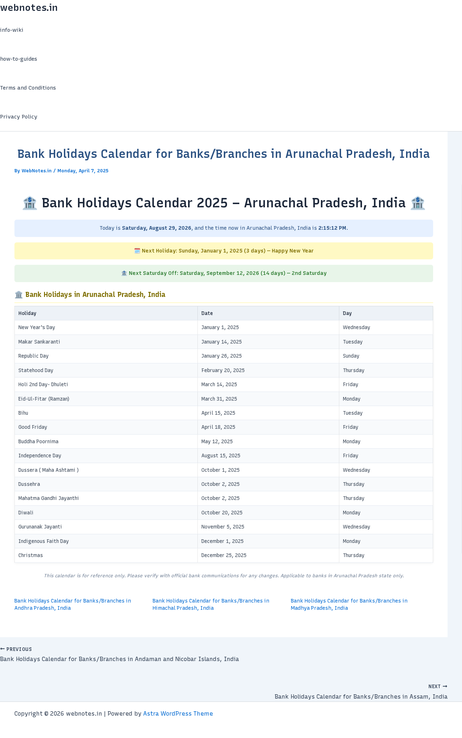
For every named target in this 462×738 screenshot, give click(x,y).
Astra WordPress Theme (178, 713)
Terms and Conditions (28, 88)
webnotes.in (29, 7)
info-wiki (11, 30)
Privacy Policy (18, 116)
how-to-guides (18, 59)
